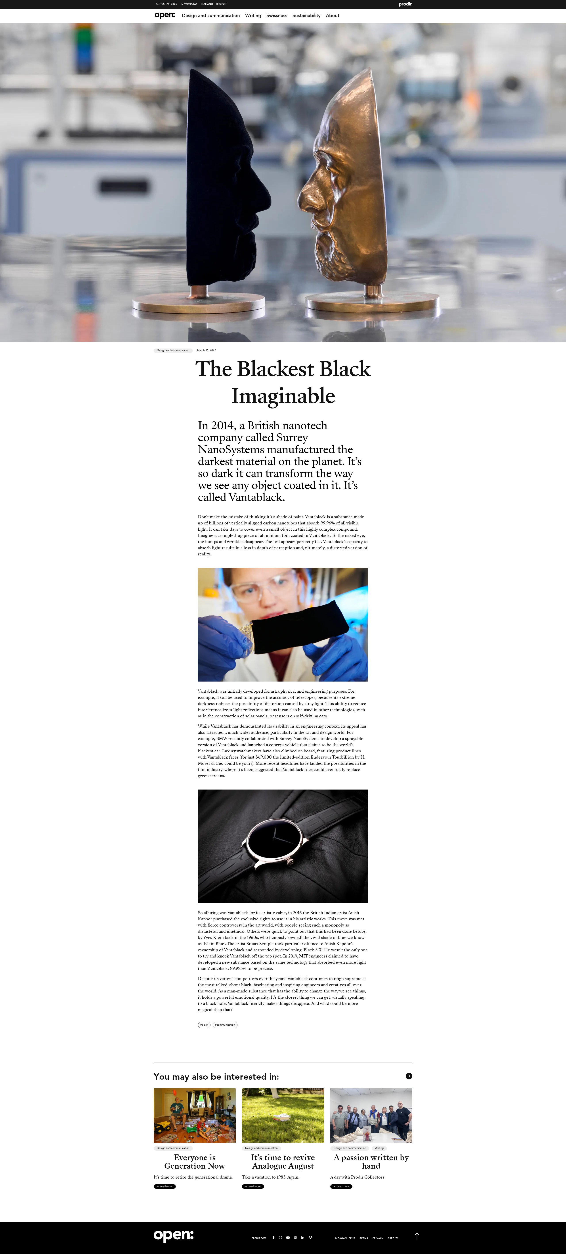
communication (226, 1025)
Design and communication (211, 15)
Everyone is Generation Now (194, 1161)
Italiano (207, 4)
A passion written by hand (371, 1161)
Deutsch (221, 4)
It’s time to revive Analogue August (283, 1161)
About (332, 15)
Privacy (378, 1238)
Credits (393, 1238)
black (205, 1025)
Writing (253, 15)
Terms (364, 1238)
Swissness (276, 15)
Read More (166, 1186)
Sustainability (307, 15)
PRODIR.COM (259, 1238)
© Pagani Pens (345, 1238)
